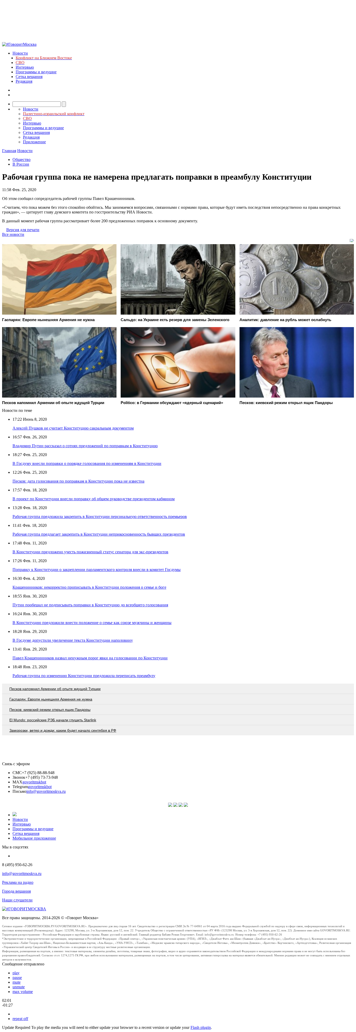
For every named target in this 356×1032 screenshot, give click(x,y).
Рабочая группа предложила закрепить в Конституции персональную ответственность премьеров (100, 516)
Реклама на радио (17, 882)
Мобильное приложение (34, 838)
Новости (20, 53)
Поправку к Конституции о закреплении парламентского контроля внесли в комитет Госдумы (97, 569)
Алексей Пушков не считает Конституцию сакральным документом (73, 428)
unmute (19, 987)
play (16, 973)
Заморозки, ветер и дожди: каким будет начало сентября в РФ (62, 730)
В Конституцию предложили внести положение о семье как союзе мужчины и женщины (92, 622)
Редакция (24, 81)
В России (21, 164)
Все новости (13, 234)
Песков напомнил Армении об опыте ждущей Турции (55, 689)
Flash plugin (201, 1027)
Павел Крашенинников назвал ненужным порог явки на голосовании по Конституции (90, 658)
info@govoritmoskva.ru (46, 791)
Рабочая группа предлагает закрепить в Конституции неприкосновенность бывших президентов (99, 534)
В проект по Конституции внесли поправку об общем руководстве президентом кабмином (94, 499)
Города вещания (16, 891)
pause (17, 977)
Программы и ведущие (36, 72)
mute (17, 982)
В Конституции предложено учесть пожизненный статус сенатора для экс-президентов (90, 552)
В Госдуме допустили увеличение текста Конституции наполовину (73, 640)
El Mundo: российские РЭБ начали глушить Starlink (52, 720)
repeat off (20, 1018)
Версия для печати (22, 230)
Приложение (34, 142)
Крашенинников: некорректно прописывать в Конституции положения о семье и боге (89, 587)
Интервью (25, 67)
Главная (9, 150)
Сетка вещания (29, 76)
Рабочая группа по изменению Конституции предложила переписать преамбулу (84, 675)
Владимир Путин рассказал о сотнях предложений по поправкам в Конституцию (85, 446)
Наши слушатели (17, 900)
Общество (21, 159)
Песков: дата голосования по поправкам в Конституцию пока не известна (78, 481)
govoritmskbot (34, 782)
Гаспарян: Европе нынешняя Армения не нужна (50, 699)
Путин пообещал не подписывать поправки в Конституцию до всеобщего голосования (90, 605)
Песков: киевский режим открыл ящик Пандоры (49, 710)
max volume (23, 991)
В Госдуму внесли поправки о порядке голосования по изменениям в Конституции (87, 463)
